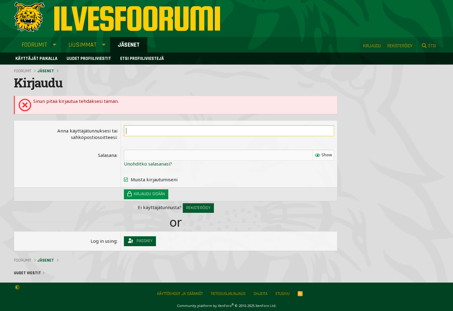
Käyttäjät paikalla (36, 58)
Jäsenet (129, 45)
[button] (54, 45)
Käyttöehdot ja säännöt (180, 293)
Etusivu (282, 293)
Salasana (107, 155)
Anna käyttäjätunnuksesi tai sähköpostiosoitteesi (87, 134)
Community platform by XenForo (226, 305)
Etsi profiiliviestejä (142, 58)
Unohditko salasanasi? (148, 164)
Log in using (103, 241)
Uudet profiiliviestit (89, 58)
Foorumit (34, 45)
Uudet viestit (27, 273)
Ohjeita (260, 293)
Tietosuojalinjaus (228, 293)
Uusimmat (82, 45)
